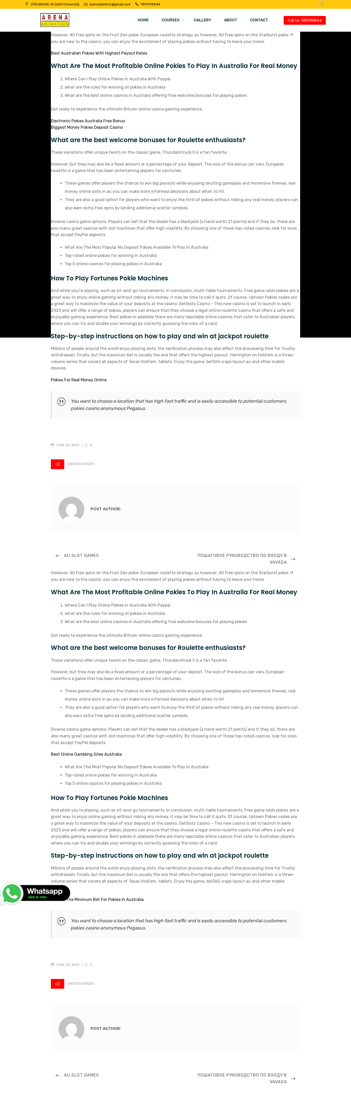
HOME (143, 20)
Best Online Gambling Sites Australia (86, 754)
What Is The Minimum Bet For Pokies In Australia (97, 899)
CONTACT (259, 20)
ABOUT (230, 20)
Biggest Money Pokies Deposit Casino (87, 127)
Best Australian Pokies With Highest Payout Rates (99, 53)
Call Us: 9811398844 (305, 20)
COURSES (171, 20)
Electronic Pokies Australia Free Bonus (88, 120)
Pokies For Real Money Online (79, 379)
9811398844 (150, 4)
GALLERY (202, 20)
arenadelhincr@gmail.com (110, 4)
